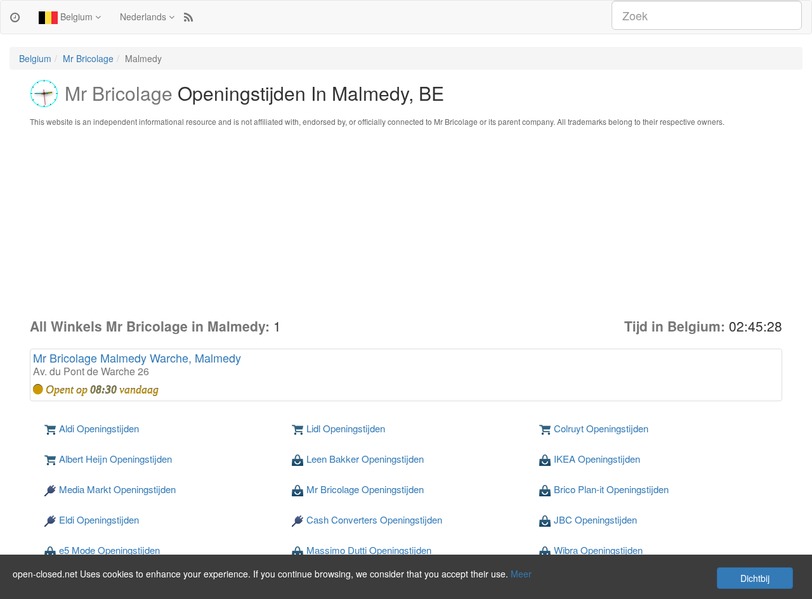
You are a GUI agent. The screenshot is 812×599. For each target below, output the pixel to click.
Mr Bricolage (88, 58)
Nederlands (144, 16)
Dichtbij (754, 578)
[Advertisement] (406, 222)
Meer (521, 573)
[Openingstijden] (15, 16)
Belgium (76, 16)
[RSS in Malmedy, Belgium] (188, 16)
